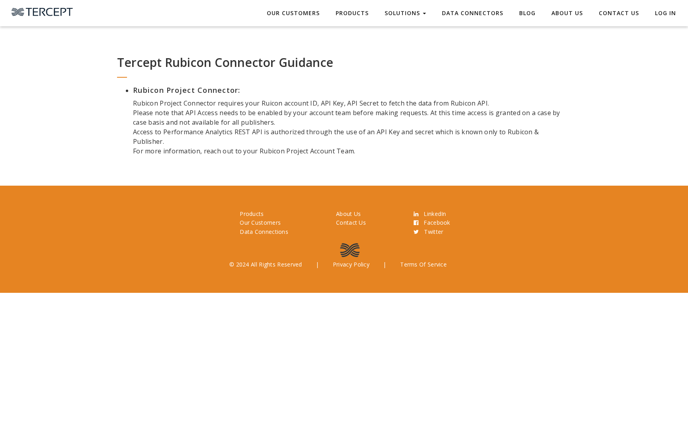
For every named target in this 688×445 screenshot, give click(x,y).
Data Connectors (472, 13)
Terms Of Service (423, 264)
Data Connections (264, 231)
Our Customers (293, 13)
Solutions (403, 13)
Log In (665, 13)
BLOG (527, 13)
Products (352, 13)
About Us (567, 13)
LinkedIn (432, 214)
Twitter (431, 231)
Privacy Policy (351, 264)
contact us (619, 13)
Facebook (434, 222)
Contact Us (351, 222)
